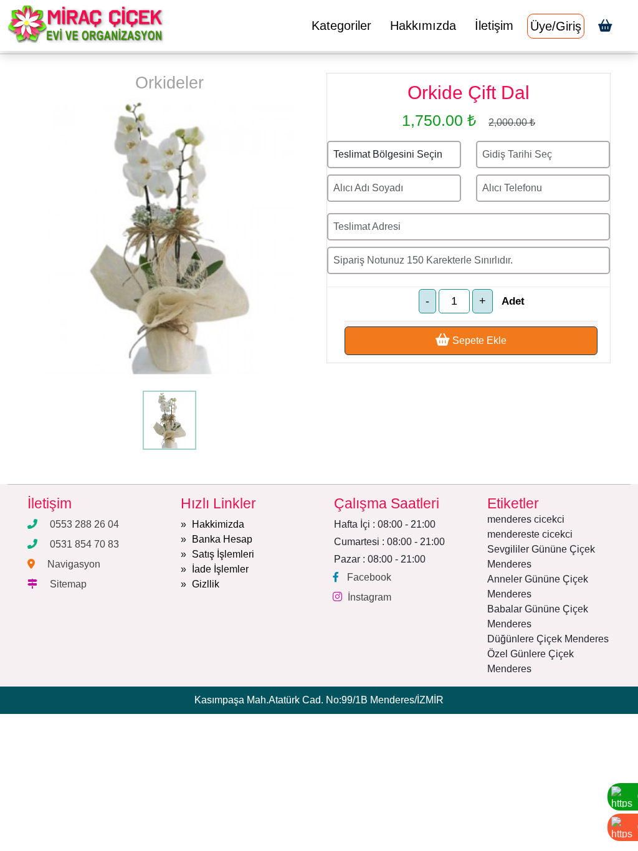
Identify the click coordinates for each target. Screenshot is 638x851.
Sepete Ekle (478, 340)
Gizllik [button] (205, 584)
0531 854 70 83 (84, 544)
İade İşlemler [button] (220, 569)
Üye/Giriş (555, 26)
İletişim (494, 25)
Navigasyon (73, 564)
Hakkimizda (218, 524)
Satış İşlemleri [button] (223, 554)
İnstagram (369, 597)
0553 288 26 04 (84, 524)
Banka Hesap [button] (222, 539)
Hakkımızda (423, 25)
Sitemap (68, 584)
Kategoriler (341, 25)
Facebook (369, 577)
